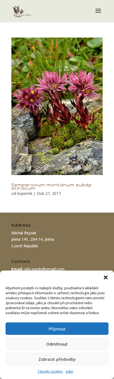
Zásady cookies (50, 371)
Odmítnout (57, 344)
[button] (105, 277)
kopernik (24, 193)
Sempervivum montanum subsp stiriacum (51, 186)
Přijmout (57, 329)
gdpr (70, 371)
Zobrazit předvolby (57, 359)
